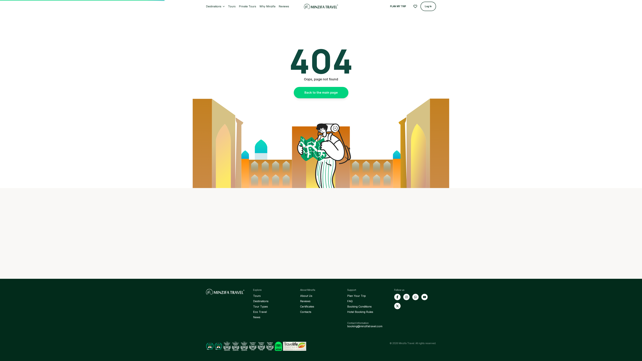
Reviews (305, 301)
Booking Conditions (359, 306)
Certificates (307, 306)
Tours (257, 295)
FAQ (350, 301)
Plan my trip (398, 6)
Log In (428, 6)
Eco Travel (260, 312)
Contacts (305, 312)
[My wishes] (415, 6)
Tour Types (260, 306)
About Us (306, 295)
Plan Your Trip (356, 295)
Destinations (261, 301)
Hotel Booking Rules (360, 312)
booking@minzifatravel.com (364, 326)
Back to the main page (321, 92)
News (256, 317)
